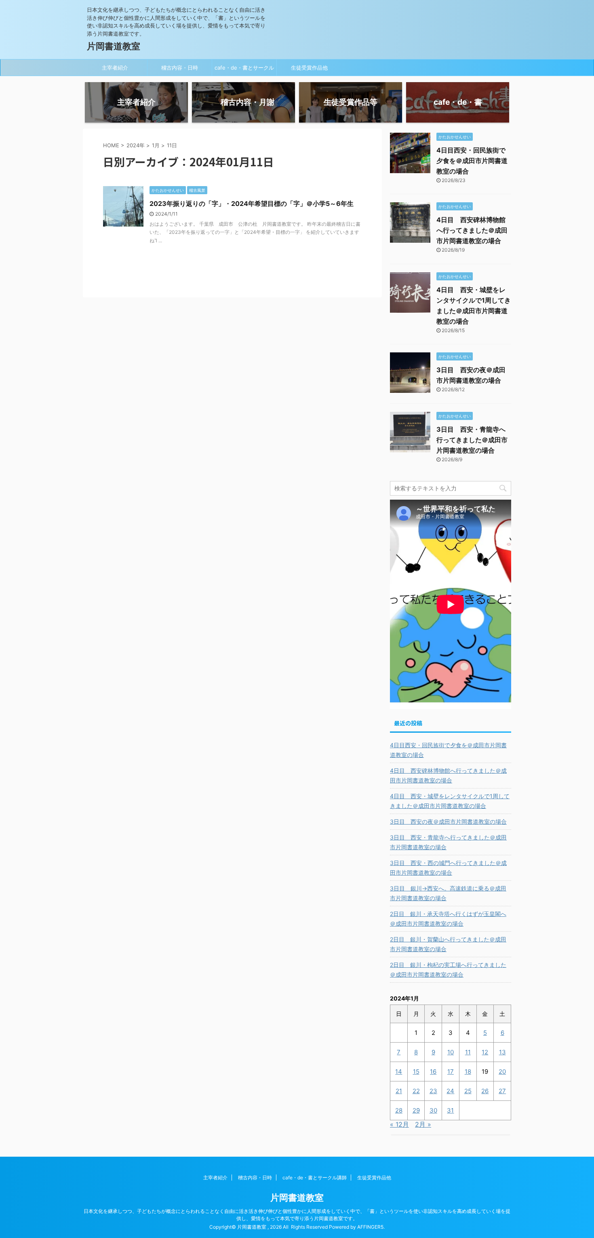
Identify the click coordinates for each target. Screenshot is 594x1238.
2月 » (423, 1124)
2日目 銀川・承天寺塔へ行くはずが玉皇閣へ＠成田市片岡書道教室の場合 (448, 918)
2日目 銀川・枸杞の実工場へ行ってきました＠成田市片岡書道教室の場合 (448, 969)
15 (416, 1071)
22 (416, 1091)
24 (450, 1091)
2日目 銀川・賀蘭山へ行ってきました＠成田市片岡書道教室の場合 (448, 944)
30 (433, 1110)
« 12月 (399, 1124)
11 (468, 1052)
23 (433, 1091)
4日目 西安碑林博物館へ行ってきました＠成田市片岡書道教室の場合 (472, 230)
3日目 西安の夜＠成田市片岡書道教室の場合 (448, 821)
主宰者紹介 (115, 67)
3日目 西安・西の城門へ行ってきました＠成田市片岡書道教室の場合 (448, 867)
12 (485, 1052)
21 (399, 1091)
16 (433, 1071)
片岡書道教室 (113, 46)
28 (398, 1110)
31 (450, 1110)
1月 (156, 145)
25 (468, 1091)
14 (398, 1071)
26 (485, 1091)
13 (502, 1052)
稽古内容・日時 (179, 67)
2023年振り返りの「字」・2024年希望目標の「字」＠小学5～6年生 (252, 203)
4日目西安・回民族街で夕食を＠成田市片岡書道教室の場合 (472, 160)
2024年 (135, 145)
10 (450, 1052)
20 (502, 1071)
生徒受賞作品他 (309, 67)
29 (416, 1110)
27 (502, 1091)
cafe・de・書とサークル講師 (244, 70)
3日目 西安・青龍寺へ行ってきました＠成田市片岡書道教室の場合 (472, 439)
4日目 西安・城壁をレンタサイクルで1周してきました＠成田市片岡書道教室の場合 (450, 801)
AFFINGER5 (370, 1227)
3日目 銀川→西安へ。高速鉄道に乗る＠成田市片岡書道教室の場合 (448, 893)
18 (468, 1071)
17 (450, 1071)
